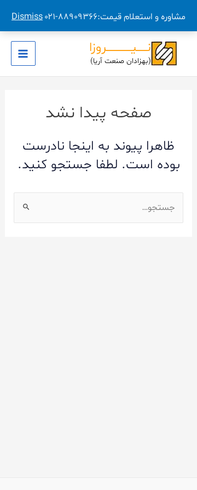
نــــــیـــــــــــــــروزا (120, 47)
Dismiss (27, 17)
